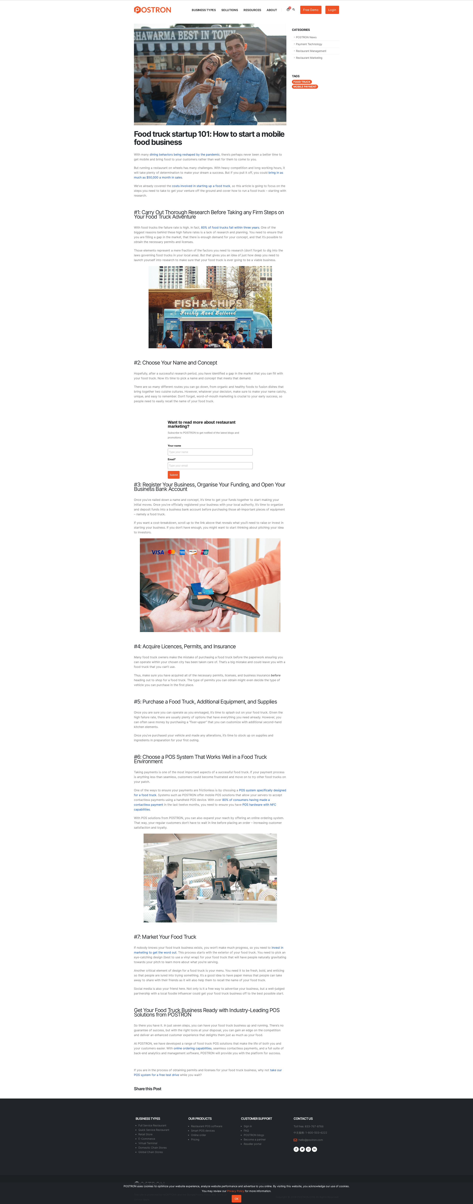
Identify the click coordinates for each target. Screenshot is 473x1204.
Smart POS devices (203, 1130)
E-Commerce (146, 1138)
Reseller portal (252, 1143)
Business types (204, 10)
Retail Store (145, 1134)
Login (332, 10)
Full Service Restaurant (152, 1125)
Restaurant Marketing (309, 57)
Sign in (248, 1126)
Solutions (229, 10)
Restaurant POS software (206, 1126)
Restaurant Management (311, 50)
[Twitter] (302, 1149)
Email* (172, 459)
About (272, 10)
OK (236, 1198)
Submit (174, 474)
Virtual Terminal (147, 1143)
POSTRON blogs (254, 1135)
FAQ (246, 1130)
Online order (198, 1135)
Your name (174, 445)
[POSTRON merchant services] (210, 585)
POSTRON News (306, 37)
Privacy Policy (235, 1191)
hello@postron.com (311, 1139)
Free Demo (311, 10)
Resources (252, 10)
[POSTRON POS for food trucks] (210, 878)
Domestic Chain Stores (152, 1147)
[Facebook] (296, 1149)
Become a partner (255, 1139)
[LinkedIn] (314, 1149)
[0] (288, 9)
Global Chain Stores (150, 1152)
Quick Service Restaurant (153, 1129)
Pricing (195, 1139)
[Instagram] (308, 1149)
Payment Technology (309, 44)
